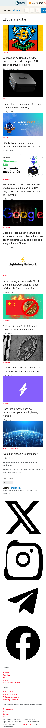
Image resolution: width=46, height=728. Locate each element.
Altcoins (5, 137)
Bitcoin (5, 98)
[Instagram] (23, 579)
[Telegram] (23, 621)
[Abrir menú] (26, 10)
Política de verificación (10, 694)
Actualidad (6, 179)
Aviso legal (6, 716)
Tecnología (6, 52)
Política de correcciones (11, 697)
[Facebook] (23, 663)
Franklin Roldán (27, 724)
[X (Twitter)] (23, 537)
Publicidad (6, 711)
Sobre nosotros (8, 709)
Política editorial (8, 692)
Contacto (6, 714)
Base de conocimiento (10, 448)
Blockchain (6, 227)
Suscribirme (8, 482)
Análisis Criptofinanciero (11, 682)
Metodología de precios (11, 699)
